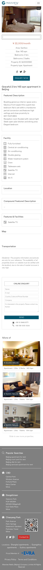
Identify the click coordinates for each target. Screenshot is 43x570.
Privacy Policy (10, 559)
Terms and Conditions (27, 559)
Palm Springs (11, 524)
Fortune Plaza (11, 482)
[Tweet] (21, 72)
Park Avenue (11, 521)
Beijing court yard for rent (16, 459)
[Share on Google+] (24, 72)
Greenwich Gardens (14, 526)
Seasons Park (11, 499)
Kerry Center (11, 484)
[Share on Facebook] (17, 72)
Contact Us (23, 537)
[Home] (10, 3)
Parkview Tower (12, 529)
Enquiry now (21, 78)
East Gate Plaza (12, 507)
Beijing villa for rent (13, 462)
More (8, 487)
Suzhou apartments (28, 547)
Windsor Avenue (12, 479)
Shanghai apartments (20, 544)
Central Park (11, 476)
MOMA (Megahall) (13, 504)
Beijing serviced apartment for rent (19, 464)
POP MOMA (11, 501)
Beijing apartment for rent (16, 457)
